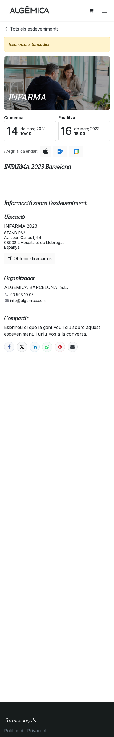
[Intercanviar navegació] (104, 10)
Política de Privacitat (25, 730)
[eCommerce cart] (91, 10)
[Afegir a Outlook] (60, 151)
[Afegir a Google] (76, 151)
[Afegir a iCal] (45, 151)
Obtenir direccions (32, 258)
